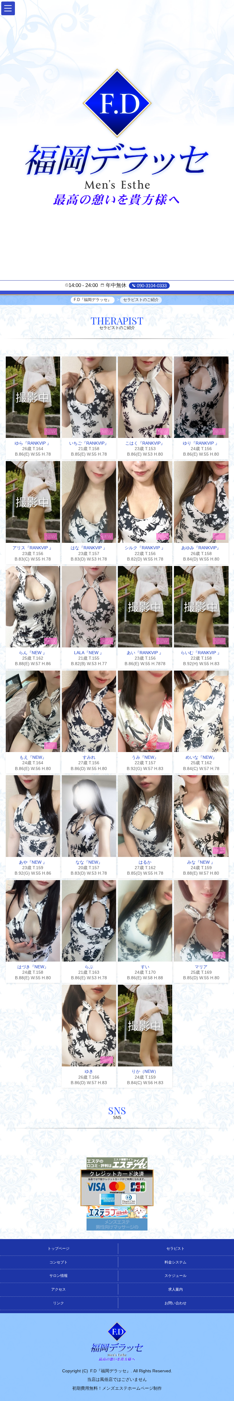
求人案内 (175, 1289)
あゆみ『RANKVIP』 (201, 547)
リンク (58, 1303)
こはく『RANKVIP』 (145, 443)
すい (145, 966)
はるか (145, 862)
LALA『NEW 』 (89, 652)
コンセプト (58, 1262)
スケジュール (175, 1276)
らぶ (89, 966)
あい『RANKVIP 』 (145, 652)
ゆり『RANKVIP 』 (201, 443)
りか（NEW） (145, 1071)
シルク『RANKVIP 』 (145, 547)
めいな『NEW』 (201, 757)
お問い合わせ (175, 1303)
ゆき (89, 1071)
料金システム (175, 1262)
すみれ (89, 757)
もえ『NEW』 (33, 757)
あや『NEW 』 (33, 862)
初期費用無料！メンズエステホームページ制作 (117, 1388)
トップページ (58, 1248)
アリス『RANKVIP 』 (32, 547)
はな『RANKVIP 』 (89, 547)
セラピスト (175, 1248)
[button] (8, 8)
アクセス (58, 1289)
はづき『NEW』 (32, 966)
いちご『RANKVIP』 (89, 443)
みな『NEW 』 (201, 862)
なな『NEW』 (89, 862)
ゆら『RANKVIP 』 (33, 443)
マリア (201, 966)
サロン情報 (58, 1276)
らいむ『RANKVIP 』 (201, 652)
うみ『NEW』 (145, 757)
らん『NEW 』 (33, 652)
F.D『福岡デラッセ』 (110, 1370)
